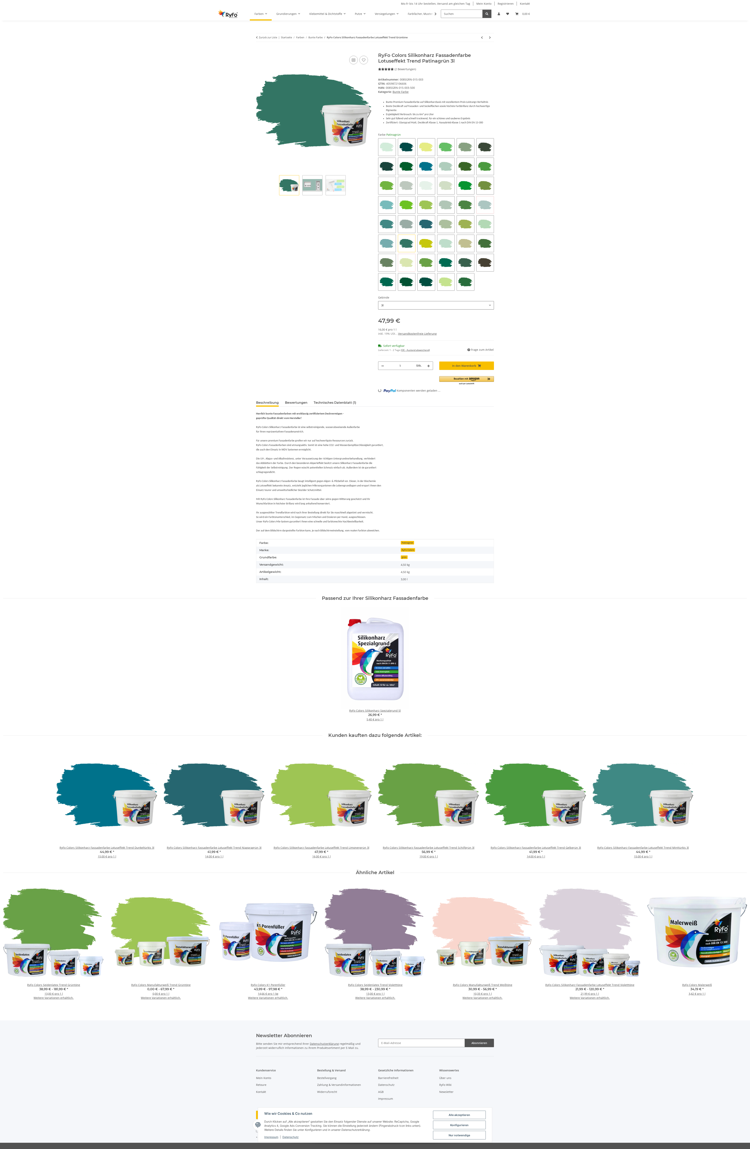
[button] (499, 14)
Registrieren (506, 3)
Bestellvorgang (327, 1078)
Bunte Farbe (401, 92)
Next (740, 943)
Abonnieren (479, 1043)
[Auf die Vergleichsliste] (353, 60)
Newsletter (446, 1092)
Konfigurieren (459, 1125)
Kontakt (525, 3)
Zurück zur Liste (268, 37)
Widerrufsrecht (327, 1092)
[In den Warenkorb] (259, 50)
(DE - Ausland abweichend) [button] (415, 350)
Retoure (261, 1085)
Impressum (271, 1137)
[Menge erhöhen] (428, 366)
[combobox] (436, 305)
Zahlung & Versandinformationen (339, 1085)
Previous (9, 943)
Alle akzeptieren (459, 1115)
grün (404, 557)
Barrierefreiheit (388, 1078)
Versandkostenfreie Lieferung (417, 333)
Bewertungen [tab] (296, 403)
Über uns (445, 1078)
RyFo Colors (408, 550)
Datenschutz (290, 1137)
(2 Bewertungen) (405, 69)
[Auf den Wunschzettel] (363, 60)
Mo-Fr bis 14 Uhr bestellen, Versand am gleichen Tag (435, 3)
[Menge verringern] (382, 366)
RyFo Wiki (445, 1085)
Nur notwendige (459, 1135)
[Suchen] (486, 14)
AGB (381, 1092)
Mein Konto (483, 3)
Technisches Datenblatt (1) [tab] (335, 403)
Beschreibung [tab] (267, 403)
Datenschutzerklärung (324, 1044)
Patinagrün (407, 542)
